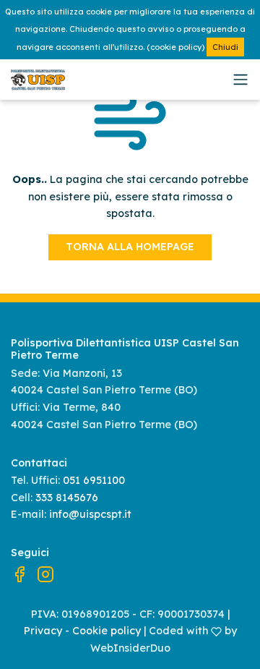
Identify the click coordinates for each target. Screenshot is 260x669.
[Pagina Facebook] (19, 573)
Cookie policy (106, 630)
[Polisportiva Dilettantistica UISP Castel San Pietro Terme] (119, 80)
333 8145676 (66, 497)
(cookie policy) (175, 47)
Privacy (43, 630)
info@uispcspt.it (90, 514)
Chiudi (225, 47)
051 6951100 (94, 480)
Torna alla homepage (130, 246)
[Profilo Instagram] (45, 573)
